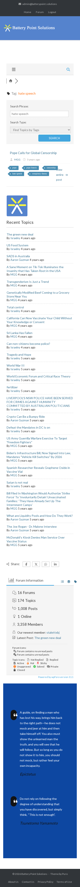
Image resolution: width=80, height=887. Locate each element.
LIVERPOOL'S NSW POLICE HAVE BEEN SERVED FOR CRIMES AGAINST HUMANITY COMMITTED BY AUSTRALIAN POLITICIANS (40, 401)
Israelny (15, 238)
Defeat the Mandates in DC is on (28, 427)
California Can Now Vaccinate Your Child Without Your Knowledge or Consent (39, 320)
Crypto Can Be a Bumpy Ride (26, 416)
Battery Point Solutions (34, 873)
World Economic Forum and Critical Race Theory (38, 376)
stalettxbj (53, 632)
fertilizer (12, 387)
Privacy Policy (45, 881)
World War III (16, 365)
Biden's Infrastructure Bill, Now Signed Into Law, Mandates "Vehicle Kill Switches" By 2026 (39, 455)
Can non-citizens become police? (28, 343)
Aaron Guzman (19, 259)
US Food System (17, 245)
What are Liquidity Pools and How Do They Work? (40, 515)
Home (27, 12)
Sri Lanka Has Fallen (19, 333)
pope (14, 167)
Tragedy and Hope (19, 354)
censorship (51, 167)
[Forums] (11, 80)
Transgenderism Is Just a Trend (28, 281)
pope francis (31, 167)
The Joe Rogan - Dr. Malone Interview (32, 526)
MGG (17, 159)
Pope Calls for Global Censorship (33, 153)
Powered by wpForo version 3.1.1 (55, 677)
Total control (15, 307)
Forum (40, 12)
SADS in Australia (18, 256)
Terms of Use (64, 881)
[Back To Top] (69, 877)
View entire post (59, 174)
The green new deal (20, 234)
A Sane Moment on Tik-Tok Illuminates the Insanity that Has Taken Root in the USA (35, 269)
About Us (13, 881)
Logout (52, 12)
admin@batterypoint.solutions (39, 4)
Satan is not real (17, 482)
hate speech (17, 173)
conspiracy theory (39, 173)
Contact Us (28, 881)
